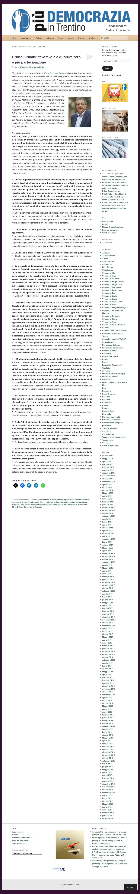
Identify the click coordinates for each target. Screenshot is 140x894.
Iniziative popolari (110, 376)
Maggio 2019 (107, 568)
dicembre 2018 (108, 582)
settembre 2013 (108, 760)
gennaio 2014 (107, 749)
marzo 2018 (107, 608)
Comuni (71, 38)
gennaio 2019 (107, 579)
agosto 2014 (107, 729)
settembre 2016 (108, 660)
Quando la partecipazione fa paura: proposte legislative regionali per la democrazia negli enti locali (110, 863)
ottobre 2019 (107, 559)
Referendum (107, 414)
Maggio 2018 (107, 602)
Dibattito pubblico (109, 350)
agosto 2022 (107, 530)
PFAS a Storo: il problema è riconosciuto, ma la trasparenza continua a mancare (114, 197)
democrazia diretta (19, 502)
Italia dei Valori (81, 502)
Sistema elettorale (109, 428)
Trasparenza (107, 440)
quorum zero (62, 504)
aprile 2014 (106, 740)
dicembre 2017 (108, 617)
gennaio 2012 (107, 815)
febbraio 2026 (108, 467)
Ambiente (106, 252)
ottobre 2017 (107, 622)
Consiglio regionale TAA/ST (114, 339)
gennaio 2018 (107, 614)
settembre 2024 (108, 516)
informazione (107, 370)
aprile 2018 (106, 605)
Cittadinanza (107, 270)
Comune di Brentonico (111, 287)
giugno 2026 (107, 455)
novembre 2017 (108, 619)
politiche (44, 504)
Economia (106, 353)
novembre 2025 (108, 475)
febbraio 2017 (108, 645)
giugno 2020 (107, 544)
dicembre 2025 (108, 473)
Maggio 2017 (107, 637)
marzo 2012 (107, 809)
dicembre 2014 (108, 720)
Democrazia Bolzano (111, 345)
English (92, 38)
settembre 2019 (108, 562)
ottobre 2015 (107, 691)
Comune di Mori (109, 304)
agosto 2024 (107, 519)
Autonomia (107, 264)
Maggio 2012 (107, 804)
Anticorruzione (108, 255)
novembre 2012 (108, 786)
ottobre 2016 (107, 657)
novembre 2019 (108, 556)
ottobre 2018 (107, 588)
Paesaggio (106, 391)
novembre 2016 (108, 654)
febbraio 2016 (108, 680)
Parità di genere (109, 393)
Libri (104, 385)
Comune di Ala (108, 273)
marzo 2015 (107, 712)
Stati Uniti (106, 431)
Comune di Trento (109, 322)
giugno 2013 (107, 766)
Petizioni (39, 38)
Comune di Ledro (109, 299)
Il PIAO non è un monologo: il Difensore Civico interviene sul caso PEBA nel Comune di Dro (109, 855)
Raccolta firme (108, 411)
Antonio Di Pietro (49, 499)
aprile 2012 (106, 807)
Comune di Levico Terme (112, 301)
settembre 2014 (108, 726)
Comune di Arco (109, 275)
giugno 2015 (107, 703)
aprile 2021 (106, 536)
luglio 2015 (107, 700)
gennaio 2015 (107, 717)
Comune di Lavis (109, 296)
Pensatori (106, 396)
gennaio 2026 (107, 470)
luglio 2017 (107, 631)
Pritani (105, 405)
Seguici (107, 68)
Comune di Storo (109, 319)
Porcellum (53, 504)
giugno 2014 (107, 735)
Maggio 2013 (107, 769)
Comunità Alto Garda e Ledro (114, 330)
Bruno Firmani (75, 499)
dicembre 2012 (108, 784)
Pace (104, 388)
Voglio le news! (109, 47)
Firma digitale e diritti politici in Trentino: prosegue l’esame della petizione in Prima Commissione (109, 840)
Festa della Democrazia (112, 365)
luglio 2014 (107, 732)
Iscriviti (130, 887)
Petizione (106, 399)
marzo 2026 (107, 464)
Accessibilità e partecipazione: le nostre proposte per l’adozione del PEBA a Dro (114, 176)
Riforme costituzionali (111, 419)
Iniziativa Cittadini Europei (113, 373)
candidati (85, 499)
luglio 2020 (107, 542)
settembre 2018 (108, 591)
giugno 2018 (107, 599)
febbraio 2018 (108, 611)
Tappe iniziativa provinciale (114, 437)
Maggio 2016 (107, 671)
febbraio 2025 (108, 501)
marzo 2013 (107, 775)
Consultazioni (108, 342)
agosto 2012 (107, 795)
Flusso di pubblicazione (112, 227)
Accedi (105, 224)
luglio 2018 (107, 596)
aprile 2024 (106, 524)
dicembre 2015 (108, 686)
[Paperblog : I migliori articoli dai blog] (59, 870)
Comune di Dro (108, 293)
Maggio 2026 (107, 458)
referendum (72, 504)
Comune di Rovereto (111, 316)
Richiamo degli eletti (111, 417)
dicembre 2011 (108, 818)
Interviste (26, 499)
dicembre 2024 (108, 507)
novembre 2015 (108, 689)
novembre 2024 (108, 510)
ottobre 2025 (107, 478)
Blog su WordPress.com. (70, 884)
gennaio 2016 (107, 683)
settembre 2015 (108, 694)
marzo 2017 (107, 642)
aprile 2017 (106, 640)
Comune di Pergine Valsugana (115, 307)
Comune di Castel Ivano (112, 290)
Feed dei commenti (110, 230)
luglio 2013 (107, 763)
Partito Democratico (33, 504)
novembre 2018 (108, 585)
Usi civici (106, 442)
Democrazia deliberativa (112, 347)
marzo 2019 (107, 573)
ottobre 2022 (107, 527)
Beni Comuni (107, 267)
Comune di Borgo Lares (112, 284)
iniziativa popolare (68, 502)
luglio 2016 (107, 666)
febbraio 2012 (108, 812)
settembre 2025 (108, 481)
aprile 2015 (106, 709)
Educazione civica (110, 356)
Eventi (105, 362)
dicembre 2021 (108, 533)
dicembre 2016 (108, 651)
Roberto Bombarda (24, 507)
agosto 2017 (107, 628)
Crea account (107, 221)
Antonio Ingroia (63, 499)
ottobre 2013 (107, 758)
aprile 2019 (106, 571)
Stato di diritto (108, 434)
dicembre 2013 (108, 752)
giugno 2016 (107, 668)
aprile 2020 (106, 550)
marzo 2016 (107, 677)
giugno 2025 (107, 490)
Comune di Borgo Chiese (113, 281)
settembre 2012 (108, 792)
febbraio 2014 (108, 746)
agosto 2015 (107, 697)
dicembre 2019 (108, 553)
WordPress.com (109, 232)
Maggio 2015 (107, 706)
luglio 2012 (107, 798)
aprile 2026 (106, 461)
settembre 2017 (108, 625)
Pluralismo (107, 402)
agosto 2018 (107, 594)
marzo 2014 (107, 743)
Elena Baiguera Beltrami (55, 73)
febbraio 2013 (108, 778)
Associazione (26, 38)
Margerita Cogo (18, 504)
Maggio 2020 (107, 547)
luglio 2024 (107, 521)
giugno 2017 (107, 634)
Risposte (37, 507)
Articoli (61, 38)
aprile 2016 (106, 674)
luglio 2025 (107, 487)
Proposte (106, 408)
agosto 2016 (107, 663)
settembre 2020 (108, 539)
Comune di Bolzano (110, 278)
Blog (14, 38)
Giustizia (106, 368)
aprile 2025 (106, 496)
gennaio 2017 (107, 648)
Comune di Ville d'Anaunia (113, 324)
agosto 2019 (107, 565)
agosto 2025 (107, 484)
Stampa (81, 38)
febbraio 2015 (108, 714)
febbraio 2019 (108, 576)
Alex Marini (39, 67)
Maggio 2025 (107, 493)
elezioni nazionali (53, 502)
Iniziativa (50, 38)
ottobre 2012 (107, 789)
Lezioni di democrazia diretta (114, 382)
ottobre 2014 (107, 723)
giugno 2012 (107, 801)
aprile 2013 (106, 772)
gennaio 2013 (107, 781)
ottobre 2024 (107, 513)
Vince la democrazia (110, 445)
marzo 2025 (107, 498)
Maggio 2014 (107, 737)
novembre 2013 (108, 755)
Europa (105, 359)
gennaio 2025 (107, 504)
